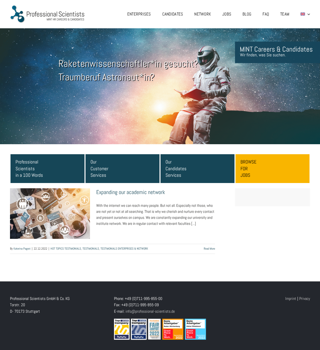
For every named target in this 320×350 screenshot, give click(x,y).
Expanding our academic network (50, 208)
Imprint (290, 298)
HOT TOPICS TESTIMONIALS (65, 249)
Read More (209, 249)
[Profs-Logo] (47, 7)
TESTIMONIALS (90, 249)
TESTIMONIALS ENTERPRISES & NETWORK (124, 249)
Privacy (304, 298)
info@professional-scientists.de (150, 311)
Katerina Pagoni (22, 249)
